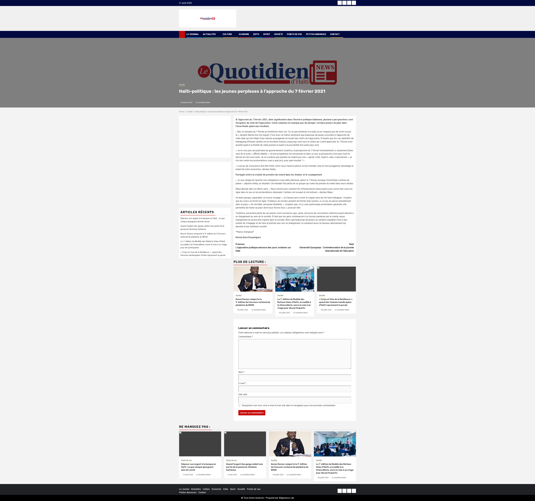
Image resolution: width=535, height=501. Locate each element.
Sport (266, 34)
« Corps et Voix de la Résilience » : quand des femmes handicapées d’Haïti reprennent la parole (336, 302)
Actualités (209, 34)
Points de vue (294, 34)
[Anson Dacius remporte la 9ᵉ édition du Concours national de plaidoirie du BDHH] (290, 443)
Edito (256, 34)
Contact (335, 34)
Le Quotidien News (203, 102)
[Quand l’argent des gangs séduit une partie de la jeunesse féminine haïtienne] (245, 443)
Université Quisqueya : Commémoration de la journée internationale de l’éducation (326, 247)
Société (278, 34)
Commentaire (245, 336)
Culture (227, 34)
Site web (242, 394)
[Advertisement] (204, 136)
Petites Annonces (316, 34)
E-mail (242, 383)
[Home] (182, 34)
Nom (241, 372)
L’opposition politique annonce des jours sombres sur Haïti (263, 247)
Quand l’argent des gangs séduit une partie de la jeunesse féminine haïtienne (244, 467)
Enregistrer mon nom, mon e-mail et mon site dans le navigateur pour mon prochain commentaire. (289, 405)
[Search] (354, 34)
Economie (244, 34)
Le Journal (192, 34)
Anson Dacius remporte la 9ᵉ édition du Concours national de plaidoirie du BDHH (253, 302)
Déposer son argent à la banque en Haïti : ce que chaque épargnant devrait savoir (198, 467)
